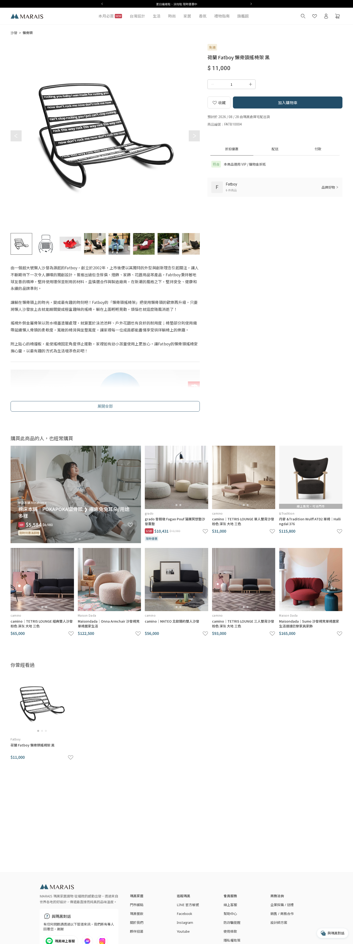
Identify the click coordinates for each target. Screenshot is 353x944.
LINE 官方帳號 (188, 904)
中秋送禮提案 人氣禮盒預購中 (216, 4)
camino (217, 513)
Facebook (184, 913)
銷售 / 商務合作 (282, 913)
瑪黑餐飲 (136, 913)
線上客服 (230, 904)
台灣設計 (137, 16)
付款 (318, 148)
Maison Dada (87, 615)
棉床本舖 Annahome (32, 502)
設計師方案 (278, 922)
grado (149, 513)
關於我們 (136, 922)
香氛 (203, 16)
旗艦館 (243, 16)
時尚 (172, 16)
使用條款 (230, 931)
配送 (275, 148)
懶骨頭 (28, 32)
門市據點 (136, 904)
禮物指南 (222, 16)
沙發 (14, 32)
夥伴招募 (136, 931)
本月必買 (109, 16)
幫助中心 (230, 913)
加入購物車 (287, 102)
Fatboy (16, 739)
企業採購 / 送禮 (282, 904)
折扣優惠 (231, 148)
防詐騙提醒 (232, 922)
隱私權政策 (232, 940)
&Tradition (286, 513)
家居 (187, 16)
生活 (156, 16)
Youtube (183, 931)
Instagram (185, 922)
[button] (194, 135)
